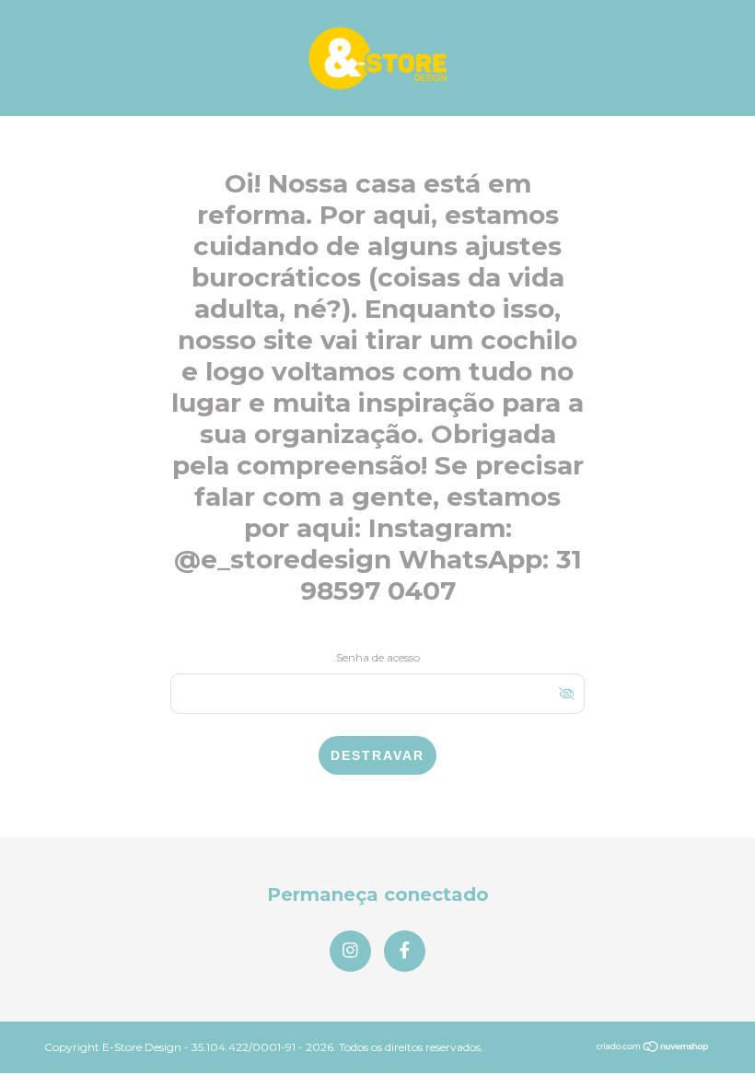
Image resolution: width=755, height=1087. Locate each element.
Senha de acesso (378, 657)
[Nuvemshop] (653, 1048)
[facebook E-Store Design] (404, 951)
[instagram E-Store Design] (350, 951)
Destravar (377, 755)
